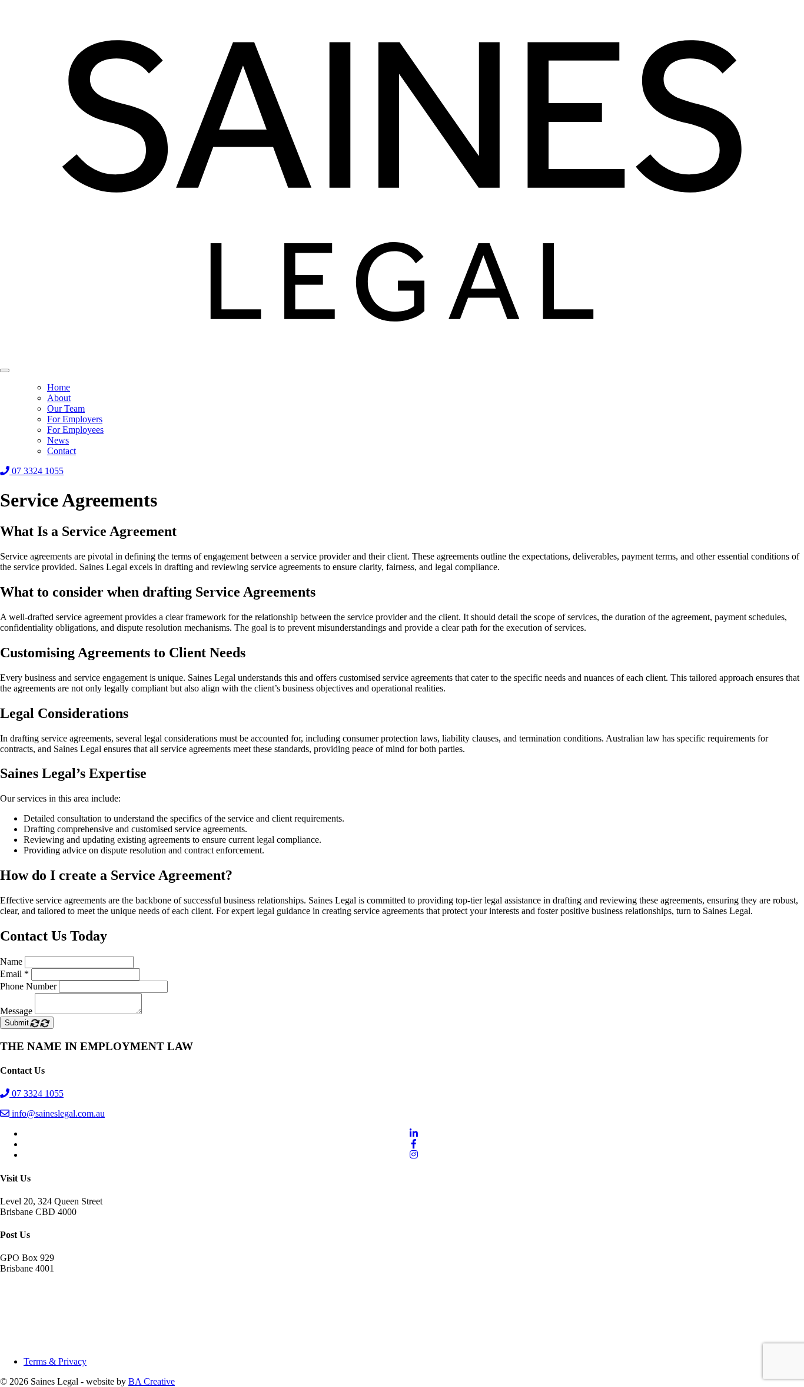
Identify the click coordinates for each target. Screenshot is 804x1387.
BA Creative (151, 1381)
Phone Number (28, 986)
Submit (18, 1022)
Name (11, 961)
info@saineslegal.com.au (57, 1113)
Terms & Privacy (55, 1361)
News (58, 440)
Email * (14, 974)
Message (16, 1011)
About (59, 398)
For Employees (75, 430)
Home (58, 387)
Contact (61, 451)
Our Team (66, 408)
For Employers (74, 419)
